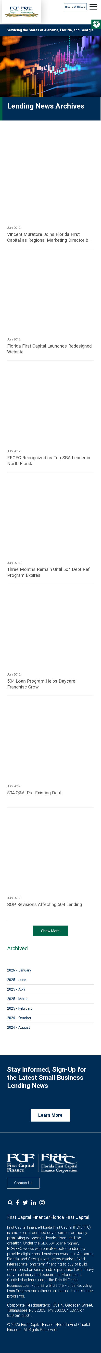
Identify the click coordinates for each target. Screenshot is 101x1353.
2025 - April (16, 989)
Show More (50, 931)
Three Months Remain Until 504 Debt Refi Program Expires (48, 572)
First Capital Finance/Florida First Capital (39, 1227)
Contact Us (23, 1183)
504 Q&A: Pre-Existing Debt (34, 793)
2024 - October (19, 1018)
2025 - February (19, 1008)
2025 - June (16, 980)
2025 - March (17, 999)
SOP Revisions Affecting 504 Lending (44, 904)
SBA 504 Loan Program (59, 1243)
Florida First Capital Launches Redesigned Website (49, 349)
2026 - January (19, 970)
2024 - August (18, 1027)
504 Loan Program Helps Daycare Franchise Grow (41, 684)
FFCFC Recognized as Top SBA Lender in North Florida (48, 460)
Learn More (50, 1115)
